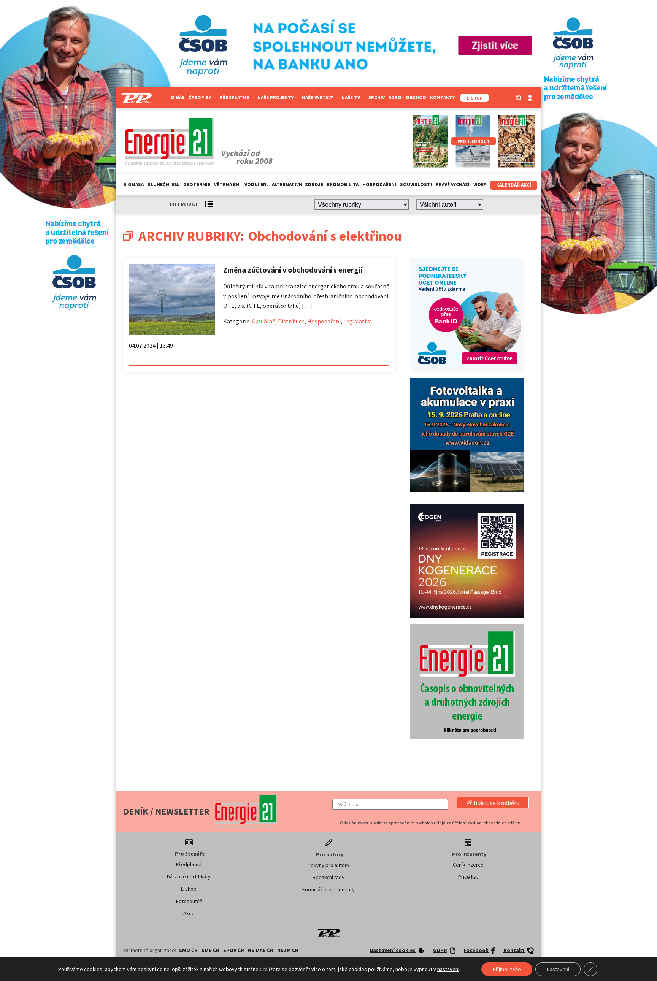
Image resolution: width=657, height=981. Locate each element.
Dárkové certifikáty (189, 876)
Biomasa (133, 184)
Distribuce (291, 321)
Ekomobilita (343, 184)
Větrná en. (227, 184)
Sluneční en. (163, 184)
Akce (189, 913)
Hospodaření (379, 184)
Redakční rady (328, 877)
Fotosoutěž (189, 901)
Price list (468, 876)
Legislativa (357, 321)
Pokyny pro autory (328, 865)
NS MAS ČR (260, 950)
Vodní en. (256, 184)
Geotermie (196, 184)
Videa (479, 184)
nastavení (448, 969)
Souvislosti (416, 184)
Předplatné (189, 864)
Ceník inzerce (468, 864)
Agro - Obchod (407, 97)
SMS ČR (210, 950)
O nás (178, 97)
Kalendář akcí (513, 185)
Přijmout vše (507, 969)
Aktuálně (263, 321)
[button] (493, 802)
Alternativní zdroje (297, 184)
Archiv (376, 97)
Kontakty (442, 97)
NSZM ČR (287, 950)
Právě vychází (453, 184)
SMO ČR (188, 950)
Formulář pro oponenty (328, 889)
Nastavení (558, 969)
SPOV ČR (233, 950)
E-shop (189, 888)
